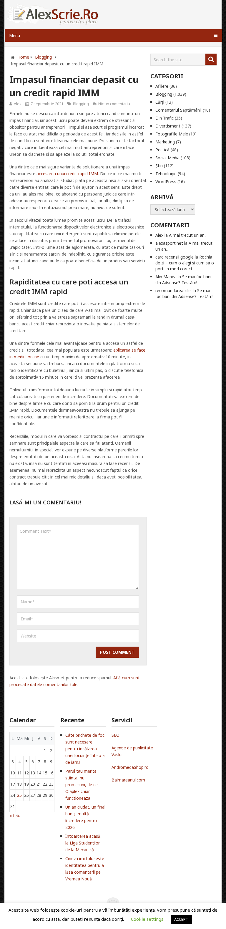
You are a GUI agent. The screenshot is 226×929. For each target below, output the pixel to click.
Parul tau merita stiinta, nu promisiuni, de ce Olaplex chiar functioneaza (81, 784)
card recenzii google (174, 257)
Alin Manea (166, 276)
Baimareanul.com (128, 780)
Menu (14, 35)
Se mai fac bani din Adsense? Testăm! (183, 279)
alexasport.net (169, 243)
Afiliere (161, 86)
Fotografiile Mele (171, 134)
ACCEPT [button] (181, 919)
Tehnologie (166, 173)
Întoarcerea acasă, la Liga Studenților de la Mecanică (83, 842)
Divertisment (167, 126)
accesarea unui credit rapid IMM (67, 173)
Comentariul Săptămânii (178, 110)
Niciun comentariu (114, 103)
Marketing (165, 142)
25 (19, 795)
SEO (115, 735)
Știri (159, 165)
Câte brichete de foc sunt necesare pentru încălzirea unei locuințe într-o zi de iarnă (85, 748)
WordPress (165, 181)
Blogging (81, 103)
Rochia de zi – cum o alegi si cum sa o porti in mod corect (184, 262)
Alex (17, 103)
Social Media (167, 157)
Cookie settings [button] (147, 919)
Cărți (159, 102)
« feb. (14, 815)
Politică (162, 150)
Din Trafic (164, 118)
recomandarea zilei (173, 290)
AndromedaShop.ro (130, 767)
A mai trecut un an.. (187, 235)
